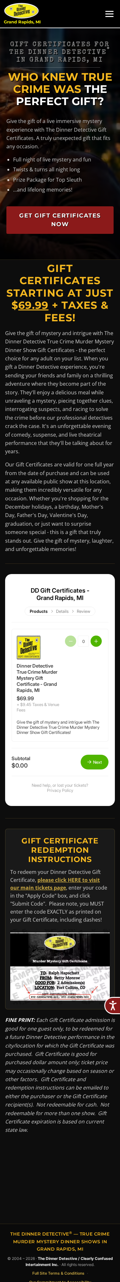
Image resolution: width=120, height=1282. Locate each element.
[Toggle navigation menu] (109, 14)
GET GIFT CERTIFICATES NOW (60, 220)
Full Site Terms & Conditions (58, 1273)
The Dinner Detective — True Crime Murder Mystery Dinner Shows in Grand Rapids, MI (59, 1241)
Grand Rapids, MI (22, 22)
